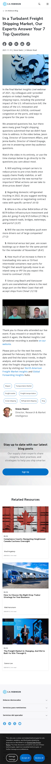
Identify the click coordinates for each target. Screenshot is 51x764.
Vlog (43, 401)
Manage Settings (12, 758)
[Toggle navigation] (47, 4)
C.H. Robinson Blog (11, 11)
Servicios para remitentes (14, 707)
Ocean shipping (10, 401)
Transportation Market (24, 386)
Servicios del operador (13, 715)
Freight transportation (28, 393)
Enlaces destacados (12, 700)
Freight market (10, 393)
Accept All (25, 758)
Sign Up (25, 472)
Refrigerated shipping (29, 401)
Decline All (39, 758)
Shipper (8, 386)
